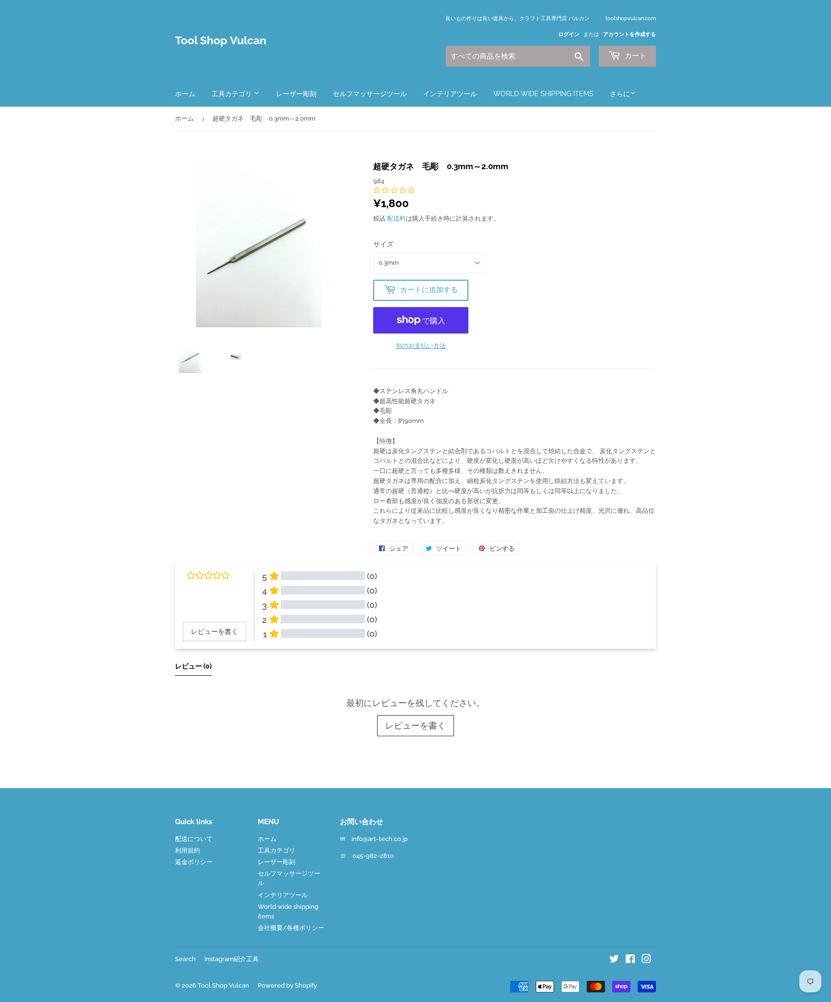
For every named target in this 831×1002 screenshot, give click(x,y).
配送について (194, 838)
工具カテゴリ (233, 94)
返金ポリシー (194, 862)
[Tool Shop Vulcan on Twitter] (614, 960)
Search (185, 959)
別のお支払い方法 (421, 345)
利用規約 (187, 850)
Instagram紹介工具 (231, 959)
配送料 (396, 218)
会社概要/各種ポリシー (291, 927)
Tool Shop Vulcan (220, 40)
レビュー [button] (193, 666)
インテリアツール (450, 94)
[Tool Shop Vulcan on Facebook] (630, 960)
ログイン (568, 34)
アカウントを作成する (629, 34)
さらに (620, 94)
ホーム (185, 94)
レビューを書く (415, 725)
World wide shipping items (543, 94)
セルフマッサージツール (370, 94)
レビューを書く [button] (214, 631)
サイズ (383, 244)
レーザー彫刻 (296, 94)
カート (634, 55)
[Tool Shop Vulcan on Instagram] (646, 960)
